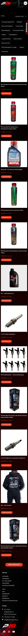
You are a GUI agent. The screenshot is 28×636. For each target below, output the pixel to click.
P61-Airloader (6, 581)
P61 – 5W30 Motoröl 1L (7, 293)
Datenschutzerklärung (10, 600)
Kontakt (5, 596)
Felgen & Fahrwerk (8, 585)
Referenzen (6, 594)
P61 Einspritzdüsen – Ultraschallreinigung (12, 375)
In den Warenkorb (6, 93)
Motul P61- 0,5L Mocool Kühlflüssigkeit (11, 169)
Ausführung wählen (6, 512)
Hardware (5, 578)
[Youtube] (13, 632)
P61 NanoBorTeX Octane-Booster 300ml (12, 210)
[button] (14, 564)
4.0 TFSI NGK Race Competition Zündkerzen (13, 458)
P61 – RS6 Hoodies (6, 505)
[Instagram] (9, 632)
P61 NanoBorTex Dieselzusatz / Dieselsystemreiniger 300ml (9, 128)
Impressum (5, 598)
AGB (3, 591)
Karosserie (5, 583)
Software (5, 576)
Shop (3, 589)
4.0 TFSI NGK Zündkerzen (8, 334)
